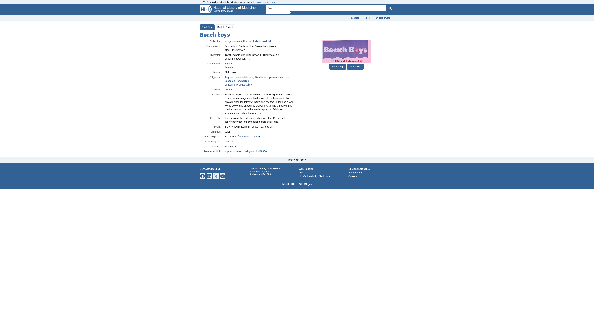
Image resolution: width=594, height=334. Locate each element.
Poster (228, 89)
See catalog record (249, 136)
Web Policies (306, 168)
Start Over (207, 27)
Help (367, 18)
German (229, 67)
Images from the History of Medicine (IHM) (248, 41)
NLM (285, 184)
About (355, 18)
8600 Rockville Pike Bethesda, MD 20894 (260, 173)
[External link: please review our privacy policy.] (202, 175)
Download (354, 66)
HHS (298, 184)
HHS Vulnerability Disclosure (314, 176)
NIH (292, 184)
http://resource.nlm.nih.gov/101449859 (246, 151)
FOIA (301, 172)
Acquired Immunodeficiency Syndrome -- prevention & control (258, 77)
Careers (352, 176)
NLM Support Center (359, 168)
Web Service (383, 18)
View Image (337, 66)
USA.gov (307, 184)
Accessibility (355, 172)
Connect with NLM (210, 168)
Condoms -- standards (237, 80)
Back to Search (225, 27)
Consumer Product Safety (238, 84)
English (228, 63)
